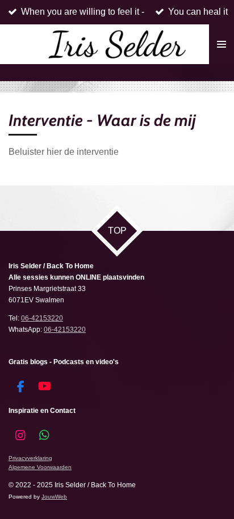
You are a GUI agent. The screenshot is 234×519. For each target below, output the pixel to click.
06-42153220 (42, 318)
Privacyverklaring (30, 458)
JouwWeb (54, 496)
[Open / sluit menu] (221, 44)
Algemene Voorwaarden (40, 467)
